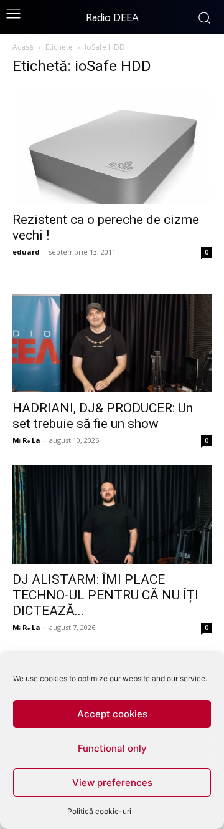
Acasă (23, 47)
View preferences (112, 782)
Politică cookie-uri (99, 811)
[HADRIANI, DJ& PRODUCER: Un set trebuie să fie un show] (112, 343)
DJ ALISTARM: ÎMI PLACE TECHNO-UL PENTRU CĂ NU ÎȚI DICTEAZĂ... (105, 595)
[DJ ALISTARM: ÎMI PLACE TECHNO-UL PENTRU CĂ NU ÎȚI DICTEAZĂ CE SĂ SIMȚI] (112, 514)
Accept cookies (112, 714)
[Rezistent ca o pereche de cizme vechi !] (112, 146)
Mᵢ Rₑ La (26, 440)
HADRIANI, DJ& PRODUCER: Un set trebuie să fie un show (102, 415)
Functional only (112, 748)
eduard (26, 251)
